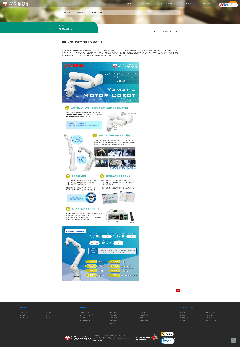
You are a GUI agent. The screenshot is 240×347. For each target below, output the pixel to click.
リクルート (187, 3)
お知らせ (67, 12)
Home (156, 31)
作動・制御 (113, 318)
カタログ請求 (210, 315)
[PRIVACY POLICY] (97, 341)
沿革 (47, 315)
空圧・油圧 (113, 312)
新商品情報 (81, 12)
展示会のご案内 (97, 12)
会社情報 (128, 3)
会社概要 (22, 315)
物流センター (50, 318)
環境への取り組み (165, 3)
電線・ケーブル (144, 320)
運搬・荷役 (143, 312)
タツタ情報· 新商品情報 (168, 31)
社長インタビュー (211, 318)
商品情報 (145, 3)
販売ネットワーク (25, 318)
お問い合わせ (206, 3)
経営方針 (48, 312)
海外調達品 (83, 318)
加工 (141, 323)
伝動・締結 (113, 320)
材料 (141, 318)
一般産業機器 (144, 315)
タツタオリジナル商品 (86, 315)
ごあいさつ (23, 312)
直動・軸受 (113, 323)
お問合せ (182, 315)
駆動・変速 (113, 315)
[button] (168, 341)
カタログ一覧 (184, 318)
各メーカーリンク (85, 320)
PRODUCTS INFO (85, 312)
